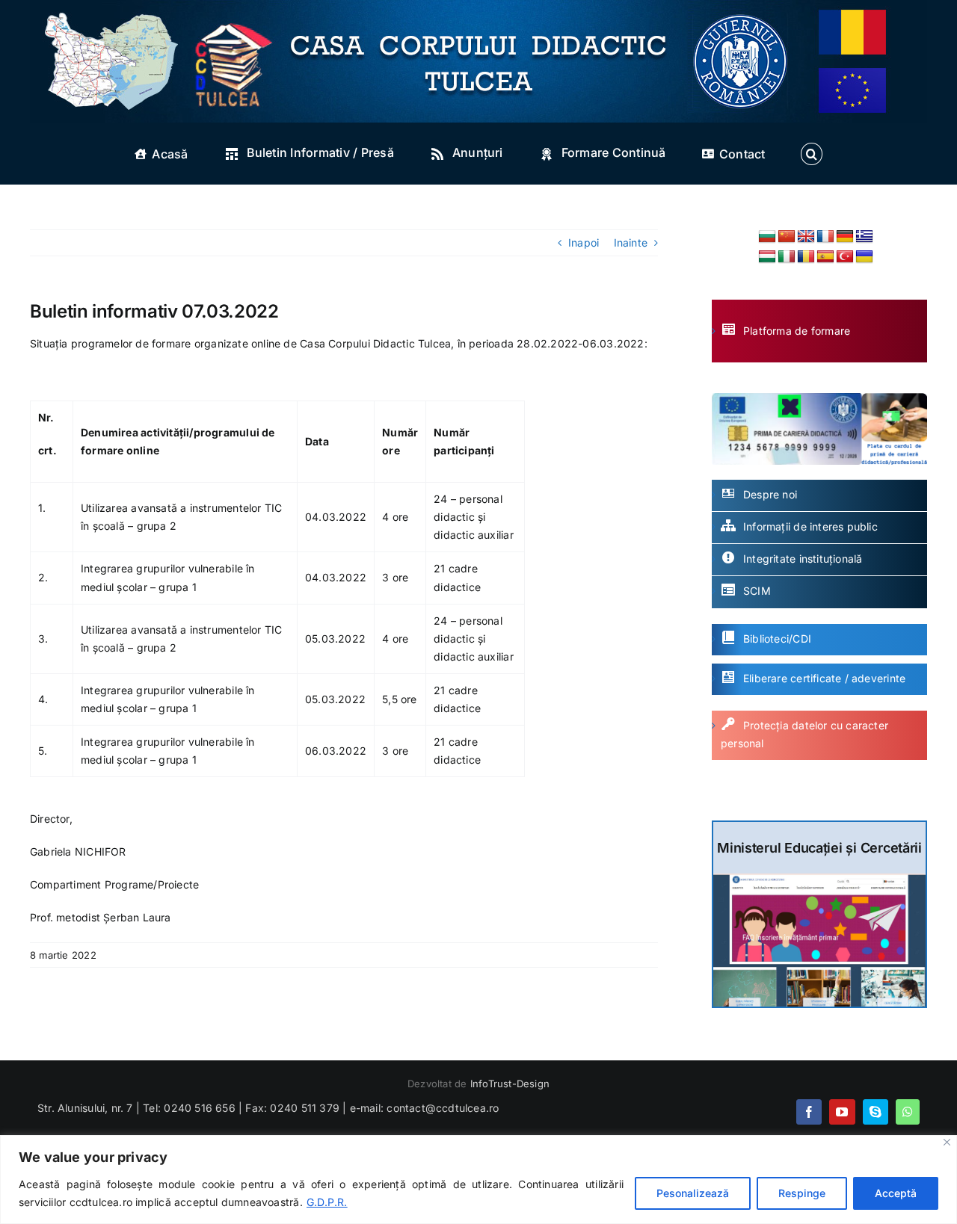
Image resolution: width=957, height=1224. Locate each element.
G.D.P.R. (327, 1202)
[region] (478, 1179)
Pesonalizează (692, 1193)
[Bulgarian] (767, 236)
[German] (845, 236)
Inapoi (583, 242)
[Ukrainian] (864, 257)
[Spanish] (825, 257)
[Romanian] (806, 257)
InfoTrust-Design (510, 1083)
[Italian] (787, 257)
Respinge (801, 1193)
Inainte (630, 242)
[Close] (947, 1142)
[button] (811, 154)
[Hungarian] (767, 257)
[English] (806, 236)
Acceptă (896, 1193)
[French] (825, 236)
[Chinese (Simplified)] (787, 236)
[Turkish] (845, 257)
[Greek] (864, 236)
